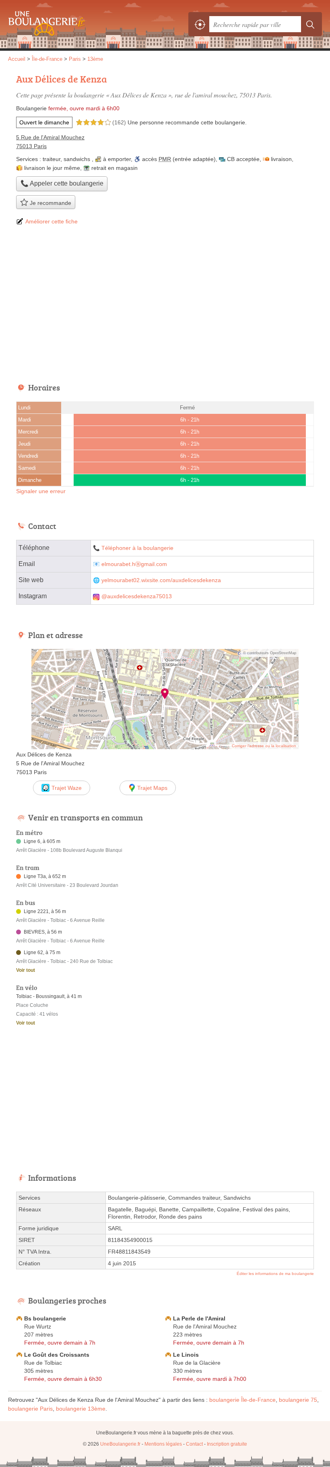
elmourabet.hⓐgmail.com (134, 564)
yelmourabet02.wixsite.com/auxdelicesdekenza (161, 580)
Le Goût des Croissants (56, 1354)
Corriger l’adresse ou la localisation (264, 746)
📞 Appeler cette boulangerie (62, 183)
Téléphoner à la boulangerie (137, 548)
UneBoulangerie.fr (44, 24)
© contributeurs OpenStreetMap (269, 653)
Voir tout (25, 970)
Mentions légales (163, 1444)
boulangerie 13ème (80, 1408)
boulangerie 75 (298, 1400)
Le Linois (186, 1354)
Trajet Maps (152, 788)
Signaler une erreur (41, 491)
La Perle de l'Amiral (199, 1318)
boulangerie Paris (30, 1408)
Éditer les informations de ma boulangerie (275, 1273)
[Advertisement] (165, 304)
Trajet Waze (67, 788)
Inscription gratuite (227, 1444)
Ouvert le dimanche (44, 122)
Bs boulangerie (45, 1318)
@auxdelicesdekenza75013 (136, 596)
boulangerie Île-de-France (242, 1400)
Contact (194, 1444)
